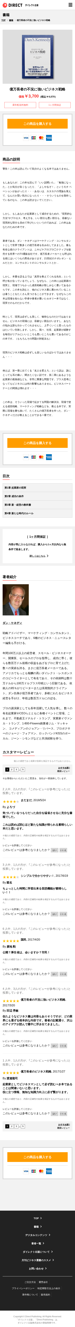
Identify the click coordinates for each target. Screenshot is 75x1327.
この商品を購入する (37, 123)
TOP (3, 20)
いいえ (63, 850)
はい (54, 850)
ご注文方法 (30, 1282)
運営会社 (43, 1282)
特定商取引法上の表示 (49, 1288)
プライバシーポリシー (23, 1288)
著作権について (30, 1294)
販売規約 (45, 1294)
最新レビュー (63, 771)
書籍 (11, 20)
